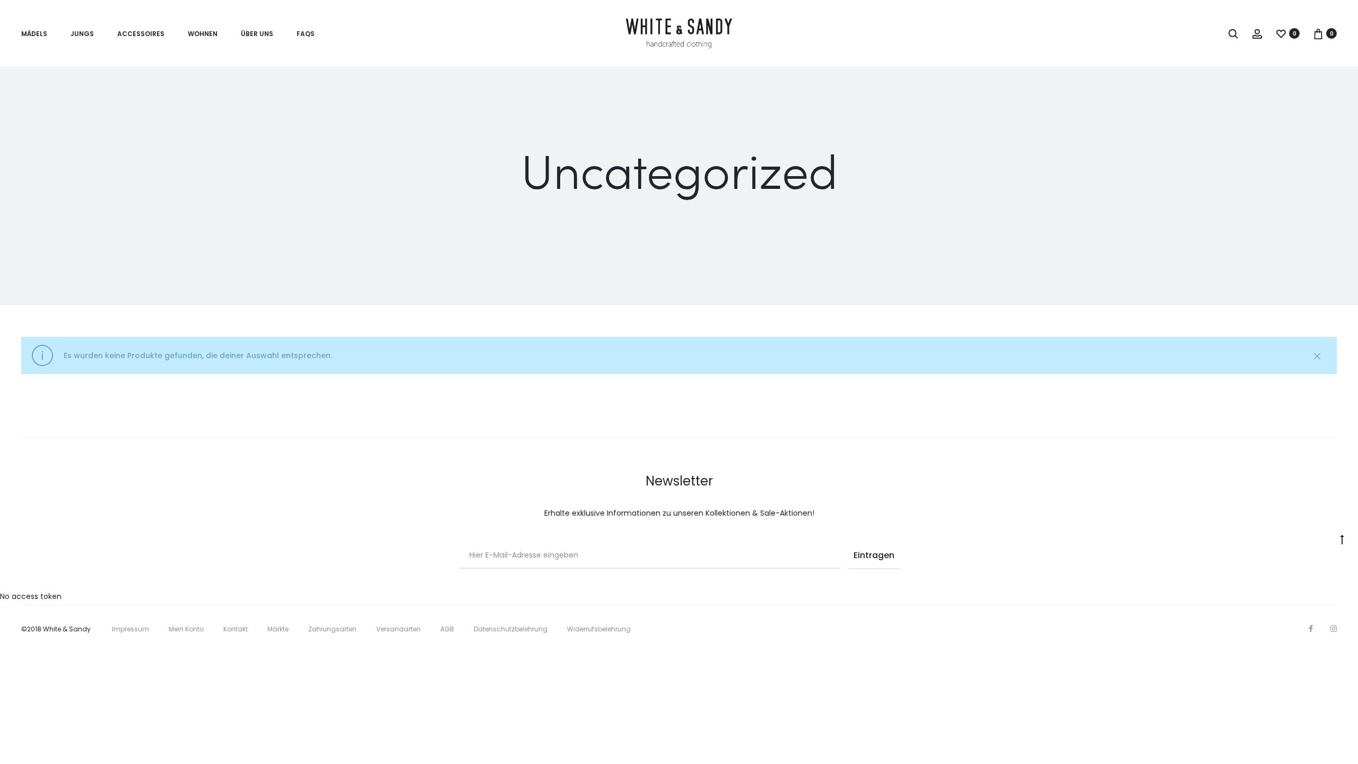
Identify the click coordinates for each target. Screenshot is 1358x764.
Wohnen (202, 33)
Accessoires (140, 33)
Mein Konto (186, 628)
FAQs (306, 33)
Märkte (278, 628)
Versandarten (398, 628)
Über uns (257, 33)
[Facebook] (1311, 628)
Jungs (82, 33)
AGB (447, 628)
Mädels (34, 33)
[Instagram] (1333, 628)
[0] (1281, 33)
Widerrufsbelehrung (599, 628)
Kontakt (235, 628)
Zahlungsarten (332, 628)
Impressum (130, 628)
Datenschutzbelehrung (510, 628)
